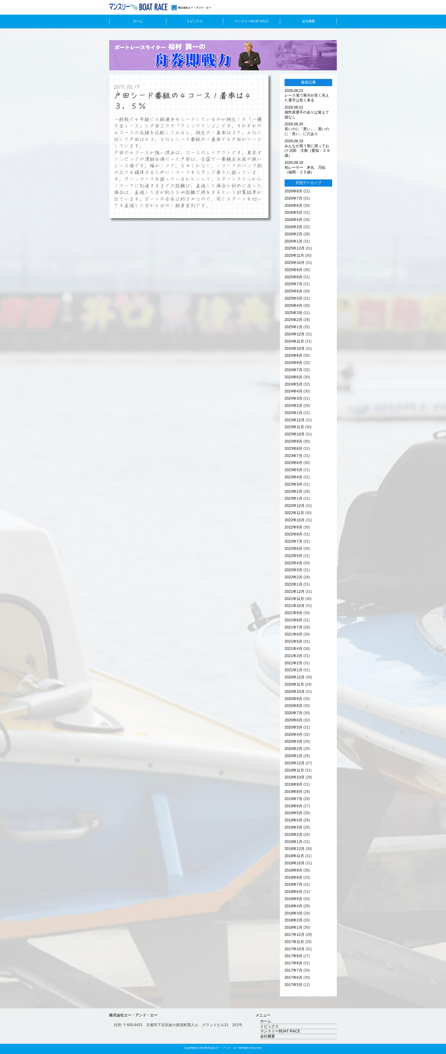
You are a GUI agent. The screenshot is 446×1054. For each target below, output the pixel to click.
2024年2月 (293, 406)
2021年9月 (293, 613)
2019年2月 (293, 835)
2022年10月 (295, 520)
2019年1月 (293, 842)
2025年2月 (293, 320)
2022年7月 (293, 541)
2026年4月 (293, 220)
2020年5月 (293, 727)
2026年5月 (293, 212)
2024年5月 (293, 384)
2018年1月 (293, 927)
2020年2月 (293, 749)
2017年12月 (295, 935)
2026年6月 (293, 206)
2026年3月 (293, 227)
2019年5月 (293, 813)
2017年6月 (293, 977)
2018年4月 (293, 906)
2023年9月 (293, 441)
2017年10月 (295, 949)
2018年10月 (295, 863)
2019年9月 (293, 784)
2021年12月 (295, 591)
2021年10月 (295, 606)
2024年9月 (293, 355)
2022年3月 (293, 570)
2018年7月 (293, 884)
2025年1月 (293, 327)
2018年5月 (293, 899)
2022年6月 (293, 549)
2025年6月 (293, 291)
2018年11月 (294, 856)
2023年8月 (293, 449)
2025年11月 (294, 255)
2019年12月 (295, 763)
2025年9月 (293, 270)
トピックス (195, 21)
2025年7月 (293, 284)
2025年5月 (293, 298)
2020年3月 (293, 741)
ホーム (138, 21)
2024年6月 (293, 377)
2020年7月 (293, 713)
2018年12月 (295, 849)
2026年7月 (293, 198)
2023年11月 (294, 427)
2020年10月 (295, 692)
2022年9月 (293, 527)
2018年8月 (293, 877)
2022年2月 (293, 577)
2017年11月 (294, 942)
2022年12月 (295, 506)
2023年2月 (293, 491)
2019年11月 (294, 770)
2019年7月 (293, 799)
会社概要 (308, 21)
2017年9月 (293, 956)
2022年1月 (293, 584)
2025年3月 (293, 313)
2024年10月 (295, 348)
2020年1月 (293, 756)
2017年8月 (293, 963)
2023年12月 (295, 420)
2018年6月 (293, 892)
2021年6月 (293, 634)
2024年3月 (293, 398)
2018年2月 (293, 920)
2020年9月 (293, 699)
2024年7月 (293, 370)
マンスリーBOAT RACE (252, 21)
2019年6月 (293, 806)
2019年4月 (293, 820)
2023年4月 (293, 477)
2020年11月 (294, 684)
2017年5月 (293, 985)
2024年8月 (293, 363)
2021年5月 (293, 641)
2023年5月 (293, 470)
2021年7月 (293, 627)
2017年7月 (293, 970)
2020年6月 (293, 720)
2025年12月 (295, 248)
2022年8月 (293, 534)
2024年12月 (295, 334)
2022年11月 (294, 513)
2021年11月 (294, 599)
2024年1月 (293, 413)
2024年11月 (294, 341)
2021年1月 (293, 670)
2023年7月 (293, 456)
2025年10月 (295, 263)
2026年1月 (293, 241)
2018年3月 (293, 913)
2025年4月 (293, 306)
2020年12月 (295, 677)
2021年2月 (293, 663)
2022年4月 (293, 563)
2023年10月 (295, 434)
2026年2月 (293, 234)
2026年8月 (293, 191)
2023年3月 (293, 484)
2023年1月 (293, 498)
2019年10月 (295, 777)
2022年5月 (293, 556)
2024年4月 (293, 391)
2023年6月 (293, 463)
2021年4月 (293, 649)
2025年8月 (293, 277)
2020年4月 (293, 734)
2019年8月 (293, 792)
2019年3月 (293, 827)
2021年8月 (293, 620)
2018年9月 (293, 870)
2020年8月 (293, 706)
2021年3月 (293, 656)
